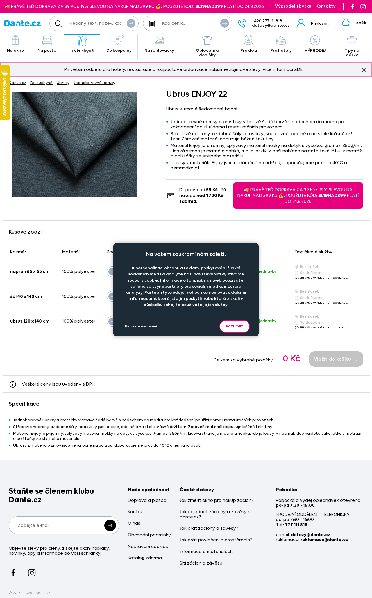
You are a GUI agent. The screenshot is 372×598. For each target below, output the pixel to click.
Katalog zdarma (145, 558)
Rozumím (235, 326)
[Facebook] (352, 6)
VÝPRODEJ (315, 50)
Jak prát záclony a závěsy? (209, 528)
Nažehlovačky (159, 50)
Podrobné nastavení (141, 326)
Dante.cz (17, 82)
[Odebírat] (110, 525)
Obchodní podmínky (149, 535)
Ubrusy (63, 82)
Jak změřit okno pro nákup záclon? (216, 500)
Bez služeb (310, 266)
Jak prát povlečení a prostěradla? (216, 540)
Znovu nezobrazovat (364, 70)
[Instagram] (363, 6)
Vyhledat (131, 23)
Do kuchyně (82, 51)
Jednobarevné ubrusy (94, 82)
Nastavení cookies (148, 546)
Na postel (47, 50)
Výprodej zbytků (293, 6)
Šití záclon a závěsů (201, 563)
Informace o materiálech (206, 551)
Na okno (15, 50)
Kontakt (136, 511)
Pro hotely (281, 50)
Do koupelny (119, 50)
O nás (134, 523)
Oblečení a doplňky (207, 53)
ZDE (298, 69)
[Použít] (224, 23)
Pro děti (248, 50)
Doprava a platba (147, 500)
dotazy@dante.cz (271, 25)
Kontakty (326, 6)
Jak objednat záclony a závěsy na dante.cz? (216, 514)
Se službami (311, 272)
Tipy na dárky (352, 53)
